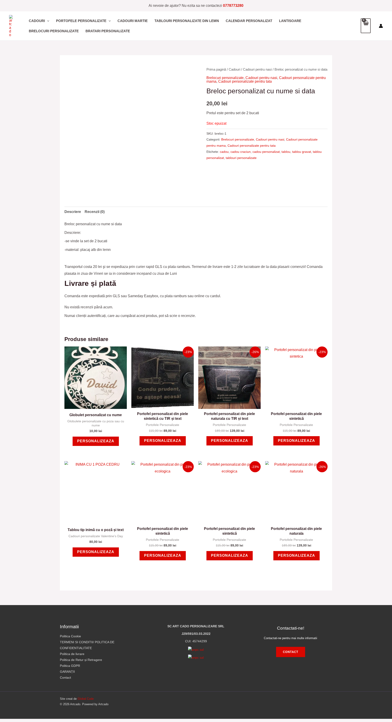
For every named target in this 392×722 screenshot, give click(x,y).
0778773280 (233, 5)
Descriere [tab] (72, 212)
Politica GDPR (70, 666)
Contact (65, 677)
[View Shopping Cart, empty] (366, 25)
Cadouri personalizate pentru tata (245, 81)
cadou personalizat (266, 151)
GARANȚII (67, 671)
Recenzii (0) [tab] (95, 212)
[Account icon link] (381, 26)
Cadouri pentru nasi (257, 69)
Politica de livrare (72, 654)
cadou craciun (240, 151)
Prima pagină (216, 69)
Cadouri (234, 69)
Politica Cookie (70, 636)
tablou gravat (301, 151)
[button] (47, 21)
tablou (286, 151)
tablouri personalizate (241, 158)
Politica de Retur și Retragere (81, 660)
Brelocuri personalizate (225, 78)
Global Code (86, 698)
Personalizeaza (95, 441)
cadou (224, 151)
